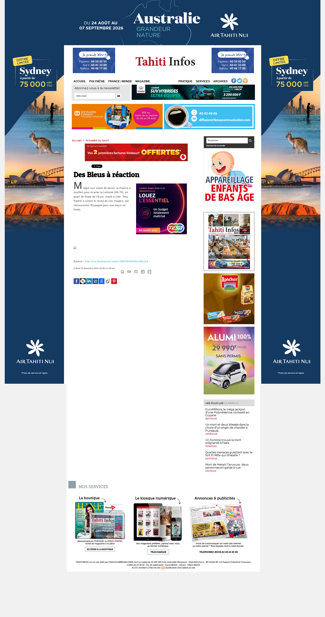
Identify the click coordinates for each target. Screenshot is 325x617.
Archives (220, 81)
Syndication (171, 568)
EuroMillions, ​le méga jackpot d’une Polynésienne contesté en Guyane (227, 412)
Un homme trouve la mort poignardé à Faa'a (223, 441)
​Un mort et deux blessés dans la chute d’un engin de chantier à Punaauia (227, 427)
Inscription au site (186, 568)
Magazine (142, 81)
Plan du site (154, 568)
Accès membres (140, 568)
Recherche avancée (215, 145)
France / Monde (120, 81)
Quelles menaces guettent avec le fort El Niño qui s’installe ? (228, 454)
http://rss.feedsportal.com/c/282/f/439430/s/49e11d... (118, 261)
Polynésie (97, 81)
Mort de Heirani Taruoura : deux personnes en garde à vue (227, 466)
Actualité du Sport (97, 140)
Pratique (185, 81)
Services (203, 81)
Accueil (79, 81)
